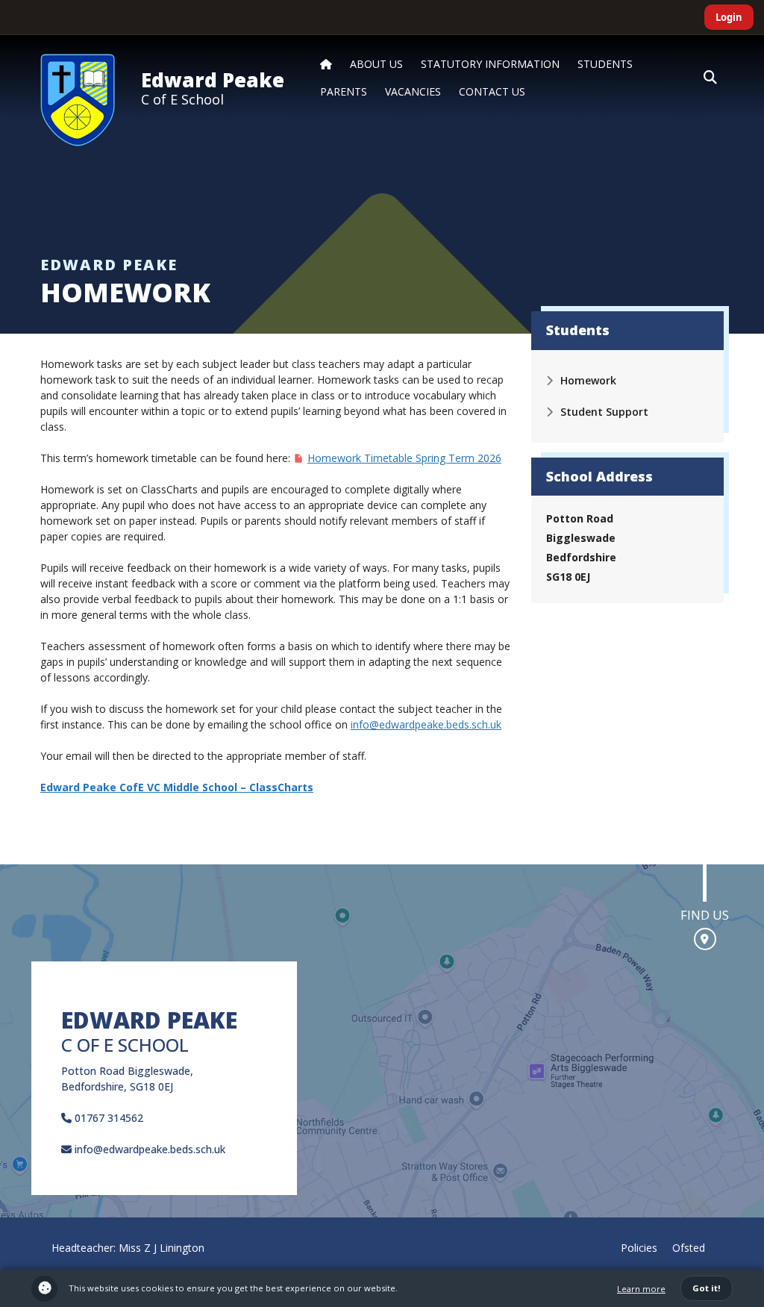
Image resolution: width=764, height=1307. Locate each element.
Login (729, 17)
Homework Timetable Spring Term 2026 (404, 458)
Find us (704, 914)
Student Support (604, 412)
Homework (588, 380)
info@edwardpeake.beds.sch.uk (426, 724)
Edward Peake (212, 79)
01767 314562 (107, 1118)
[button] (710, 77)
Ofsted (688, 1248)
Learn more (641, 1288)
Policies (639, 1248)
